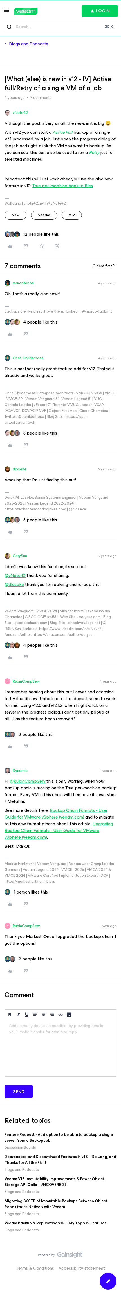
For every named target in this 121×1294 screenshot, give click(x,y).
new (15, 215)
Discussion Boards (20, 1147)
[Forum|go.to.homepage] (25, 11)
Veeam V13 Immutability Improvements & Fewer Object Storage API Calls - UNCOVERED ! (54, 1182)
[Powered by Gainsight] (60, 1256)
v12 (72, 215)
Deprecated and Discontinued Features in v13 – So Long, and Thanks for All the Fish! (60, 1160)
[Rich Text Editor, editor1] (60, 1048)
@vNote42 (15, 575)
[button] (6, 12)
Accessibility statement (82, 1268)
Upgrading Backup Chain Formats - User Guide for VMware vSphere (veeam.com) (59, 830)
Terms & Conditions (35, 1268)
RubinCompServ (26, 681)
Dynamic (20, 770)
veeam (44, 215)
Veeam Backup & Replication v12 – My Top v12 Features (55, 1223)
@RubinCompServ (27, 781)
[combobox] (60, 26)
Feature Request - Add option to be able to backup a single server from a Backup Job (59, 1137)
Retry (94, 152)
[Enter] (9, 26)
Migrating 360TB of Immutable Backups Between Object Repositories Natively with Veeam (56, 1204)
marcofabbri (23, 283)
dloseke (19, 469)
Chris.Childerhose (28, 358)
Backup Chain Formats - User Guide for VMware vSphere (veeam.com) (56, 814)
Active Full (62, 132)
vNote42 (20, 113)
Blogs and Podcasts (28, 44)
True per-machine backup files (62, 185)
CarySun (20, 556)
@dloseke (14, 584)
